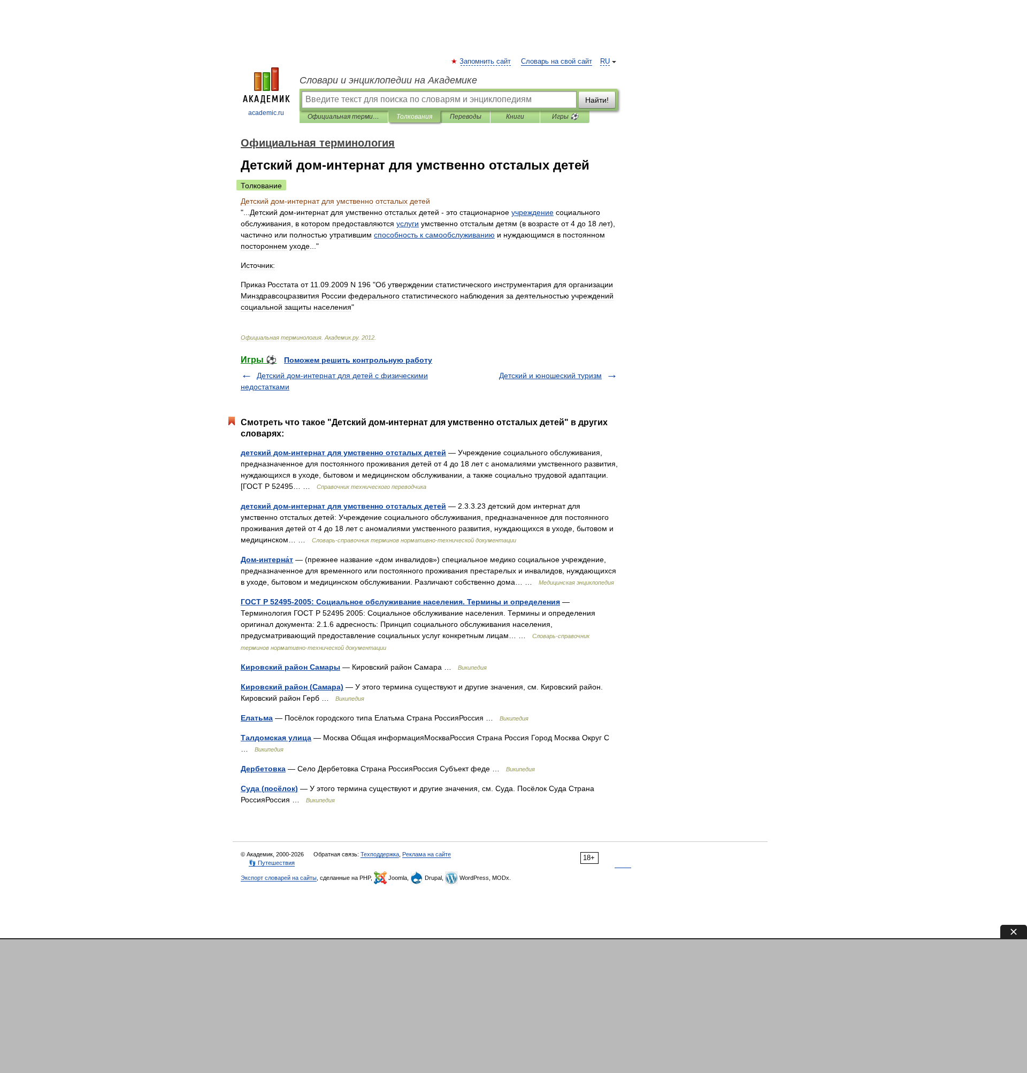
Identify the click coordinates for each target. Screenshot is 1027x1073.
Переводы (465, 116)
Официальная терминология (344, 116)
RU (605, 61)
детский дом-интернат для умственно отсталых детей (343, 452)
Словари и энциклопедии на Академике (388, 80)
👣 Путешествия (272, 863)
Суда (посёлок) (269, 788)
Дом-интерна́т (267, 559)
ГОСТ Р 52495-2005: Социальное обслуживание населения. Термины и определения (400, 601)
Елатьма (257, 718)
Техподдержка (380, 854)
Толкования (414, 116)
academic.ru (266, 113)
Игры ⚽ (565, 116)
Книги (515, 116)
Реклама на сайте (426, 854)
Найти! (597, 100)
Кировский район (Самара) (292, 687)
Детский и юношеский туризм (550, 375)
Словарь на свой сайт (556, 61)
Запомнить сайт (486, 61)
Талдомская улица (276, 737)
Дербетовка (263, 768)
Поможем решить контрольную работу (358, 360)
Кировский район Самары (290, 667)
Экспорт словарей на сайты (279, 878)
